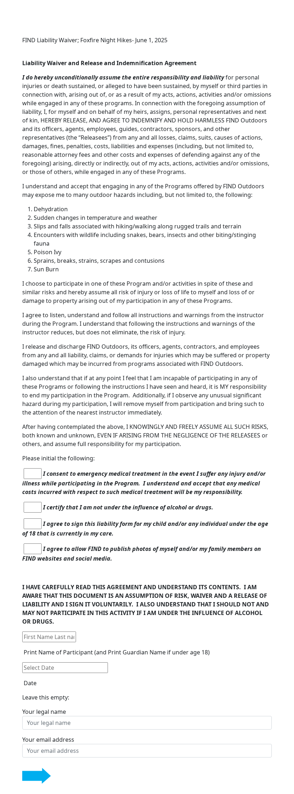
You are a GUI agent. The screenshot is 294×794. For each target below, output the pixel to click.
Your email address (48, 740)
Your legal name (44, 712)
